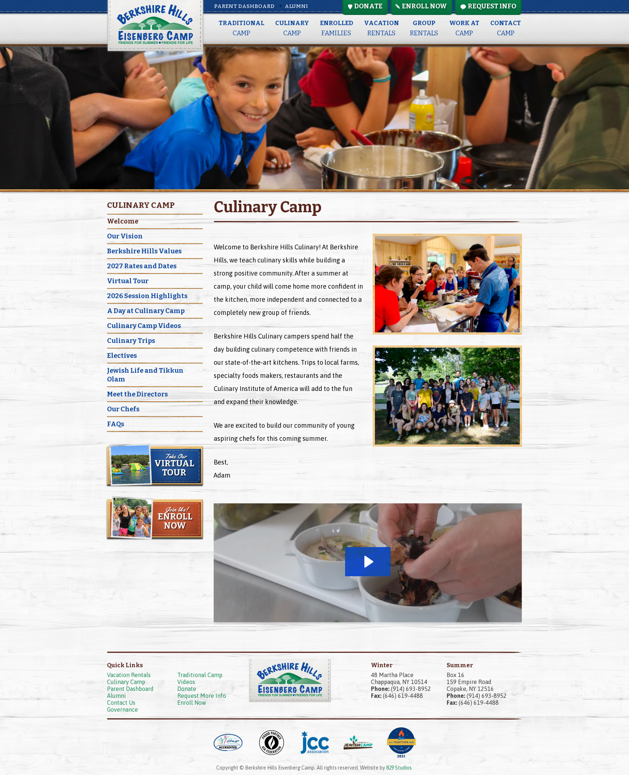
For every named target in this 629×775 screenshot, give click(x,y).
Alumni (296, 6)
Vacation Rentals (129, 674)
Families (336, 28)
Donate (186, 688)
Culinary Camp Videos (144, 326)
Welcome (122, 221)
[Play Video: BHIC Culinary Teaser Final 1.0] (368, 561)
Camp (241, 28)
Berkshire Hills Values (144, 251)
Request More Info (201, 695)
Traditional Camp (199, 674)
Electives (122, 356)
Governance (122, 709)
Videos (186, 681)
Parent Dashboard (244, 6)
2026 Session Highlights (147, 296)
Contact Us (121, 702)
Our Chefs (123, 409)
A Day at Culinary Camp (146, 311)
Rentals (381, 28)
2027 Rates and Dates (142, 266)
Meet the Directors (137, 394)
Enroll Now (191, 702)
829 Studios (399, 768)
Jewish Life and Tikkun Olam (145, 375)
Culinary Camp (126, 681)
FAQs (115, 424)
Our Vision (125, 236)
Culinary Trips (131, 341)
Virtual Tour (128, 281)
